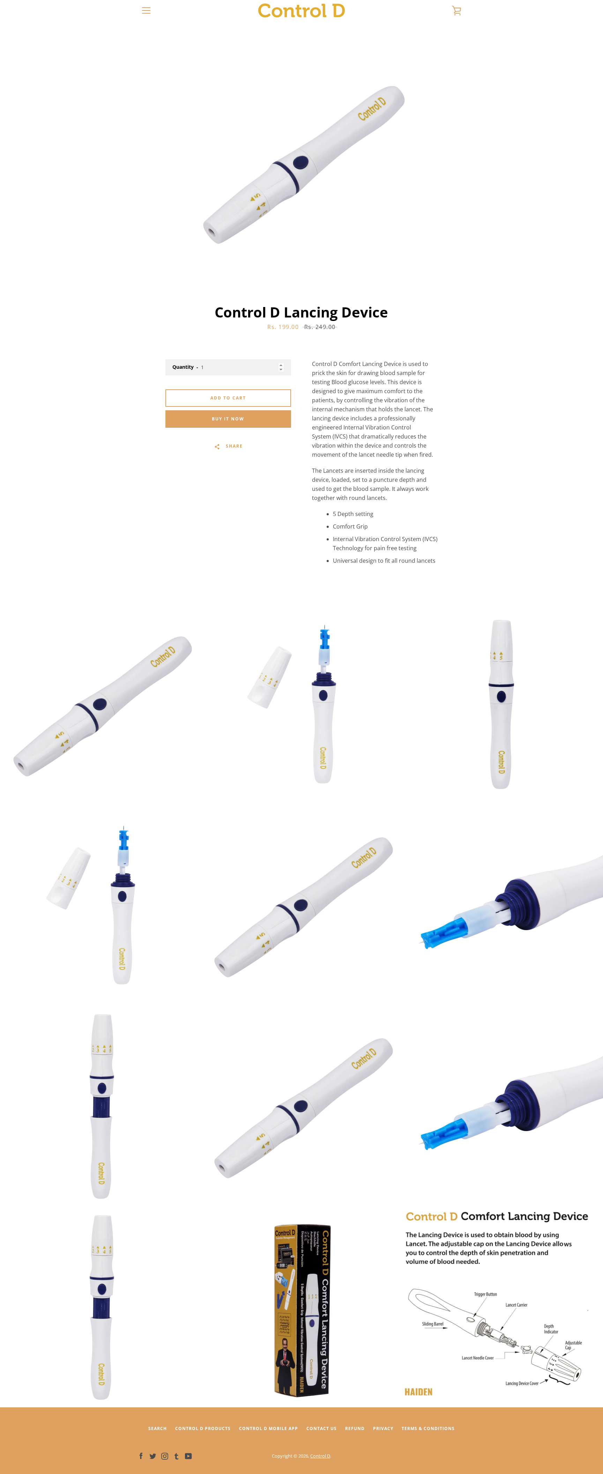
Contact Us (321, 1428)
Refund (355, 1428)
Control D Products (203, 1428)
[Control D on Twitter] (152, 1455)
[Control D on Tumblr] (176, 1455)
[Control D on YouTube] (188, 1455)
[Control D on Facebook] (140, 1455)
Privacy (383, 1428)
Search (157, 1428)
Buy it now (228, 419)
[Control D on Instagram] (164, 1455)
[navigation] (146, 10)
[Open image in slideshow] (301, 162)
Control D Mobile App (268, 1428)
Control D (320, 1456)
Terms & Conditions (428, 1428)
